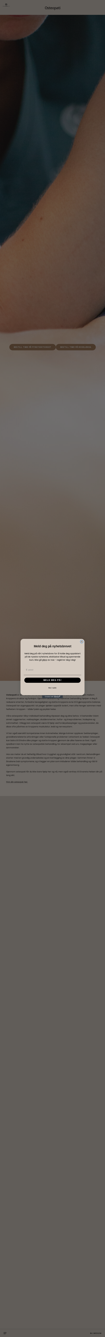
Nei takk (53, 688)
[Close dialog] (81, 641)
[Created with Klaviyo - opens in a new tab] (52, 696)
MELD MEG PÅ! (52, 680)
